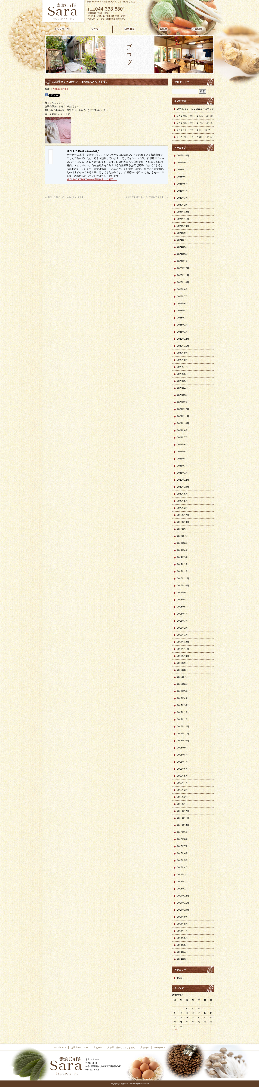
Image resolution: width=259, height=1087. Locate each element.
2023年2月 (182, 324)
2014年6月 (182, 938)
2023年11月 (183, 275)
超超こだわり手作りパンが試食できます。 (146, 197)
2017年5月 (182, 691)
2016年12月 (183, 726)
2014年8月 (182, 924)
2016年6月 (182, 768)
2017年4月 (182, 698)
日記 (179, 977)
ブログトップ (181, 82)
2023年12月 (183, 268)
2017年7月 (182, 677)
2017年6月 (182, 684)
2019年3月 (182, 557)
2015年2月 (182, 881)
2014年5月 (182, 945)
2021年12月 (183, 409)
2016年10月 (183, 740)
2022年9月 (182, 353)
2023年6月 (182, 303)
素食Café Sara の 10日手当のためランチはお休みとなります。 (112, 2)
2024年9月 (182, 233)
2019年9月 (182, 529)
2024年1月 (182, 261)
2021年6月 (182, 444)
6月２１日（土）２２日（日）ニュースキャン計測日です (195, 131)
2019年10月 (183, 522)
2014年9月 (182, 917)
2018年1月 (182, 635)
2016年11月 (183, 733)
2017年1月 (182, 719)
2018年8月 (182, 599)
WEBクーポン (161, 1047)
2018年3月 (182, 620)
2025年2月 (182, 205)
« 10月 (174, 1030)
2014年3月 (182, 959)
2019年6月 (182, 543)
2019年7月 (182, 536)
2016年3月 (182, 790)
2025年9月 (182, 162)
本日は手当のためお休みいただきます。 (65, 197)
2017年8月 (182, 670)
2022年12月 (183, 338)
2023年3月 (182, 317)
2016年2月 (182, 797)
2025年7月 (182, 169)
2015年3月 (182, 874)
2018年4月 (182, 613)
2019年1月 (182, 571)
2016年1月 (182, 804)
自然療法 (129, 29)
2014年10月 (183, 909)
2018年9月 (182, 592)
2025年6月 (182, 176)
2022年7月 (182, 367)
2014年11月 (183, 902)
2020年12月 (183, 479)
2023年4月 (182, 310)
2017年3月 (182, 705)
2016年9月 (182, 747)
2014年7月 (182, 931)
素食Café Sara (63, 11)
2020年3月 (182, 508)
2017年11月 (183, 649)
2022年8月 (182, 360)
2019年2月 (182, 564)
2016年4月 (182, 783)
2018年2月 (182, 628)
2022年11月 (183, 346)
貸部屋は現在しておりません (163, 29)
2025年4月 (182, 190)
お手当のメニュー (96, 29)
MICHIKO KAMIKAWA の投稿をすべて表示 (92, 179)
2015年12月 (183, 811)
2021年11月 (183, 416)
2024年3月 (182, 254)
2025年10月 (183, 155)
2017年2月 (182, 712)
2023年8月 (182, 289)
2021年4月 (182, 458)
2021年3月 (182, 465)
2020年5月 (182, 501)
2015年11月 (183, 818)
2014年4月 (182, 952)
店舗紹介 (197, 29)
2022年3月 (182, 395)
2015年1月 (182, 888)
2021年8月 (182, 430)
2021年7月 (182, 437)
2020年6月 (182, 494)
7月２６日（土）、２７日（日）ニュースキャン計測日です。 (195, 124)
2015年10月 (183, 825)
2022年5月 (182, 381)
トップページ (62, 29)
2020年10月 (183, 487)
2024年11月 (183, 219)
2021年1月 (182, 472)
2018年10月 (183, 585)
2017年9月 (182, 663)
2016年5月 (182, 776)
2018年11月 (183, 578)
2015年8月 (182, 839)
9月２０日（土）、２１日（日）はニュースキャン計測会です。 (195, 117)
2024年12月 (183, 212)
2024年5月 (182, 247)
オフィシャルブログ (182, 1047)
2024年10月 (183, 226)
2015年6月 (182, 853)
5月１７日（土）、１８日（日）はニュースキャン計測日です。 (195, 138)
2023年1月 (182, 331)
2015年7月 (182, 846)
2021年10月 (183, 423)
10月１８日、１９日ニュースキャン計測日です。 (195, 110)
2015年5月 (182, 860)
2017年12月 (183, 642)
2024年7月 (182, 240)
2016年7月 (182, 761)
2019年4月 (182, 550)
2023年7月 (182, 296)
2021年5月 (182, 451)
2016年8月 (182, 754)
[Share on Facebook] (46, 95)
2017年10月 (183, 656)
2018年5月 (182, 606)
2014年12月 (183, 895)
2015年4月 (182, 867)
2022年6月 (182, 374)
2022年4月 (182, 388)
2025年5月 (182, 183)
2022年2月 (182, 402)
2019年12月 (183, 515)
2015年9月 (182, 832)
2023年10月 (183, 282)
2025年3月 (182, 197)
